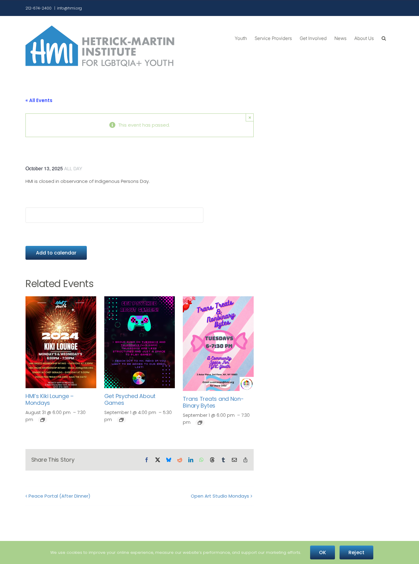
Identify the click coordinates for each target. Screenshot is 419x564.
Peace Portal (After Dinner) (59, 496)
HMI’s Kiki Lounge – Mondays (49, 399)
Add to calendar (56, 253)
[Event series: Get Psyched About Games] (121, 420)
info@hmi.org (69, 8)
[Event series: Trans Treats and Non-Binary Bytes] (200, 422)
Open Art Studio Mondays (220, 496)
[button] (384, 38)
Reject (356, 552)
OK (322, 552)
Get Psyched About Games (130, 399)
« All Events (38, 100)
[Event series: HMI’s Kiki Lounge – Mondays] (42, 420)
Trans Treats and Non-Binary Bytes (213, 402)
